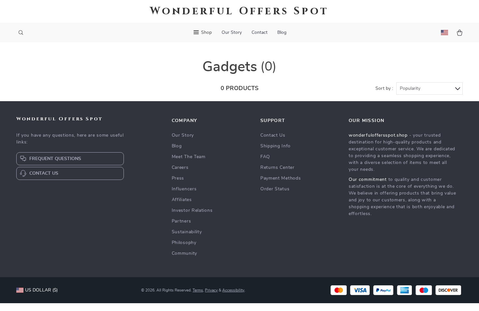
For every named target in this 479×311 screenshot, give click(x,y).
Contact (260, 32)
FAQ (265, 157)
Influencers (184, 189)
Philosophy (184, 242)
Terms (198, 290)
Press (178, 178)
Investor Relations (192, 210)
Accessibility (233, 290)
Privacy (211, 290)
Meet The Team (189, 157)
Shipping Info (275, 146)
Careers (180, 167)
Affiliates (182, 199)
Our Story (232, 32)
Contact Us (272, 135)
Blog (281, 32)
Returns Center (277, 167)
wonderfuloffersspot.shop (378, 135)
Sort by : (384, 88)
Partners (181, 221)
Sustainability (187, 232)
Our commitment (368, 179)
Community (184, 253)
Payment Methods (280, 178)
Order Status (274, 189)
